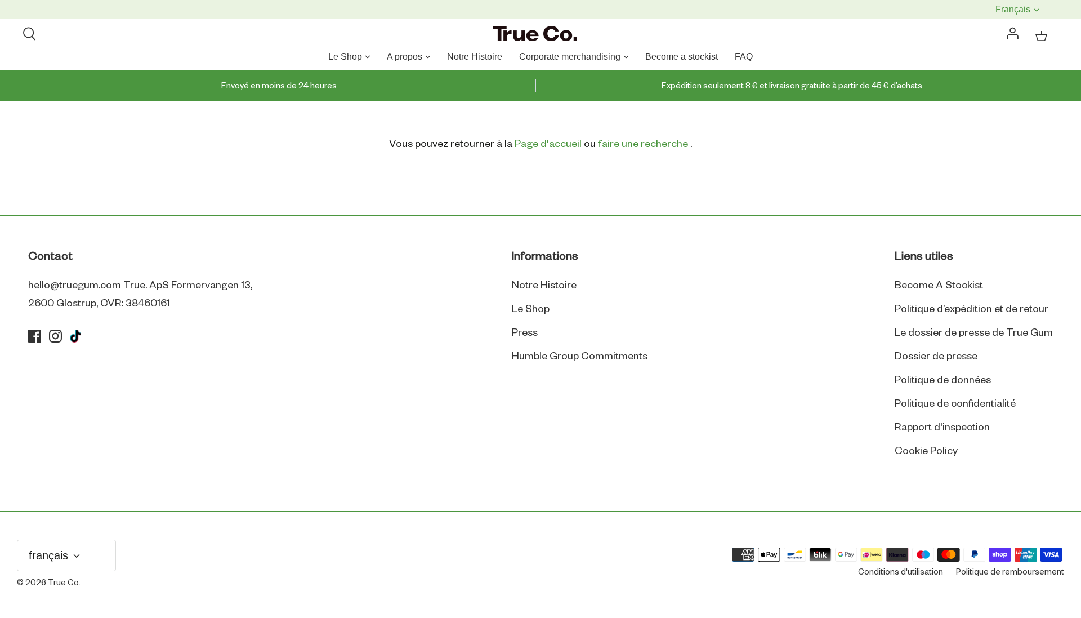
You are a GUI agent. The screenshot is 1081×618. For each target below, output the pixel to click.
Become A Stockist (939, 285)
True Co (63, 583)
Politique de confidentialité (955, 404)
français (1014, 9)
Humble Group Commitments (579, 356)
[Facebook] (34, 336)
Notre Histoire (474, 56)
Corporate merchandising (569, 56)
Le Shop (345, 56)
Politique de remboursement (1010, 572)
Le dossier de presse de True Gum (974, 333)
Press (525, 333)
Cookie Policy (926, 451)
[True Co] (535, 34)
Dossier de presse (936, 356)
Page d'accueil (548, 144)
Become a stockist (681, 56)
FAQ (744, 56)
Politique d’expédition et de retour (971, 309)
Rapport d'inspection (942, 427)
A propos (404, 56)
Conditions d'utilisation (900, 572)
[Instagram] (55, 336)
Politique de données (943, 380)
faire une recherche (644, 144)
